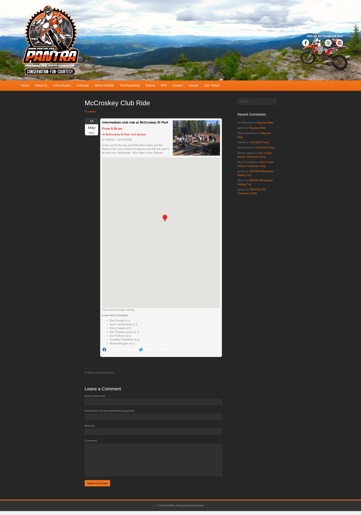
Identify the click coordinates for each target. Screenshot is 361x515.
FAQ (164, 85)
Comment (91, 440)
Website (90, 425)
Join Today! (212, 85)
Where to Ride (104, 85)
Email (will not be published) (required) (110, 410)
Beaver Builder (196, 505)
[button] (164, 218)
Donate (194, 85)
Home (25, 85)
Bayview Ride (265, 122)
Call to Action (62, 85)
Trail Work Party (259, 142)
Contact (178, 85)
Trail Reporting (130, 85)
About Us (41, 85)
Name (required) (95, 395)
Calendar (83, 85)
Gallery (150, 85)
